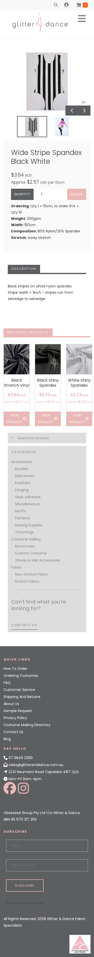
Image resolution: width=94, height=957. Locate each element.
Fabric (16, 567)
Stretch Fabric (27, 581)
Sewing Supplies (29, 525)
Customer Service (19, 689)
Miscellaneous (27, 504)
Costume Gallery (26, 539)
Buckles (21, 468)
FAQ (7, 682)
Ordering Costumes (21, 675)
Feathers (22, 482)
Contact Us (13, 731)
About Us (11, 703)
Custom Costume (31, 553)
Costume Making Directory (27, 724)
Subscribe (25, 885)
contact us (24, 625)
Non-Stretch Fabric (31, 574)
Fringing (22, 489)
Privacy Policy (15, 717)
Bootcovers (25, 546)
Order (77, 194)
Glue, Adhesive (28, 496)
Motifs (20, 511)
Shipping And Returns (22, 696)
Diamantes (24, 475)
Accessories (21, 461)
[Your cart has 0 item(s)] (82, 5)
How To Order (15, 668)
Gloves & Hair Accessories (37, 560)
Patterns (22, 518)
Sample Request (18, 710)
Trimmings (24, 532)
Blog (7, 738)
